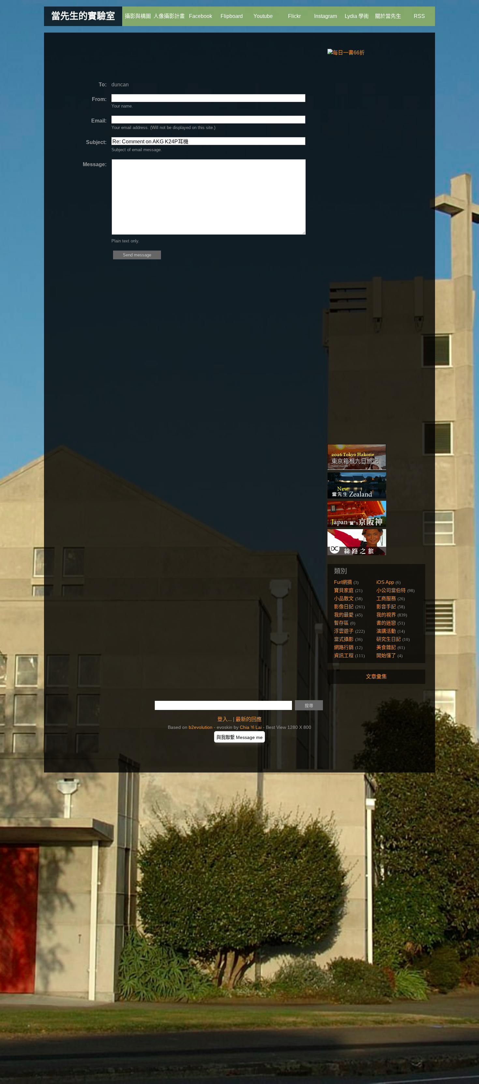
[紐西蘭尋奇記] (356, 496)
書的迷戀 (386, 623)
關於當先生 (388, 16)
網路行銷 (344, 647)
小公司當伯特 (391, 590)
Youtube (263, 16)
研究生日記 (388, 639)
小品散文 (344, 598)
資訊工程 (344, 655)
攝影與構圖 (138, 16)
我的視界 (386, 614)
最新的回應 (249, 719)
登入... (224, 719)
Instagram (325, 16)
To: (103, 84)
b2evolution (200, 727)
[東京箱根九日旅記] (356, 468)
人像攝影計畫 (169, 16)
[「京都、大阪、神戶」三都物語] (356, 525)
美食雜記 (386, 647)
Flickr (294, 16)
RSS (419, 16)
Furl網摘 (343, 582)
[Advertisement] (172, 57)
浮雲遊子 (344, 631)
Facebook (200, 16)
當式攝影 (344, 639)
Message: (95, 164)
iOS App (385, 582)
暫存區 (341, 623)
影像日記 (344, 606)
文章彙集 (376, 676)
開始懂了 (386, 655)
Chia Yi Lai (251, 727)
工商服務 (386, 598)
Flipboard (232, 16)
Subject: (96, 142)
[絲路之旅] (356, 553)
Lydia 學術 (357, 16)
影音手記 (386, 606)
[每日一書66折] (346, 52)
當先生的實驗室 (83, 16)
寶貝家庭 (344, 590)
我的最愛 (344, 614)
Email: (99, 120)
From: (99, 99)
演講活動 (386, 631)
